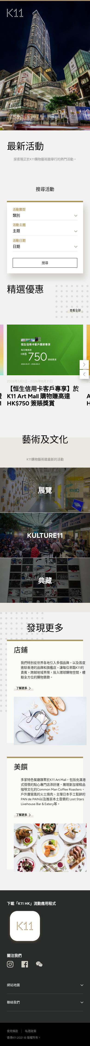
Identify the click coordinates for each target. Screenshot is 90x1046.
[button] (84, 364)
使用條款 (12, 1031)
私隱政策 (30, 1031)
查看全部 (75, 310)
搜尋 (45, 263)
